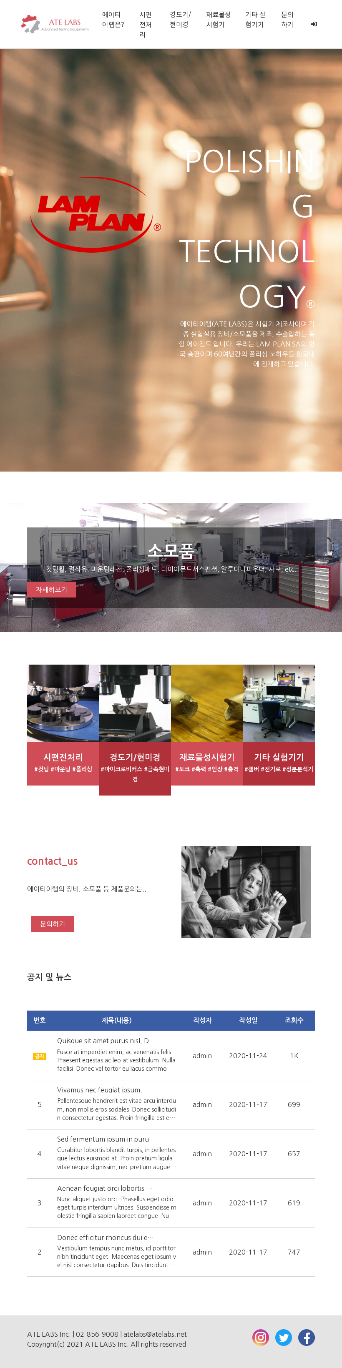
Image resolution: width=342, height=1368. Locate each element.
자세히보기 (51, 589)
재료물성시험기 (218, 19)
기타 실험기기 (255, 19)
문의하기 (287, 19)
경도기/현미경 (180, 19)
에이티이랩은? (113, 19)
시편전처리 (145, 24)
